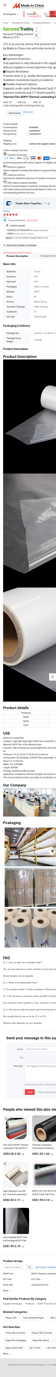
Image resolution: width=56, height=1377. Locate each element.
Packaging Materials (41, 22)
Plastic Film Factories (42, 1332)
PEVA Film (8, 1284)
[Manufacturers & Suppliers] (28, 5)
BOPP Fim (8, 1273)
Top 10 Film (34, 1347)
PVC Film (35, 1279)
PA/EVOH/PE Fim (39, 1284)
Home (5, 22)
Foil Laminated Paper (33, 1317)
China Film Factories (15, 1332)
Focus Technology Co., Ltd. (39, 1364)
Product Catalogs (47, 1267)
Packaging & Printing (20, 22)
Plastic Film (11, 1317)
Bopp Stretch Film (14, 1347)
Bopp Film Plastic (41, 1340)
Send (29, 1092)
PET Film (7, 1279)
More (6, 1353)
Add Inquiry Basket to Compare (22, 245)
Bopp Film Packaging (16, 1340)
